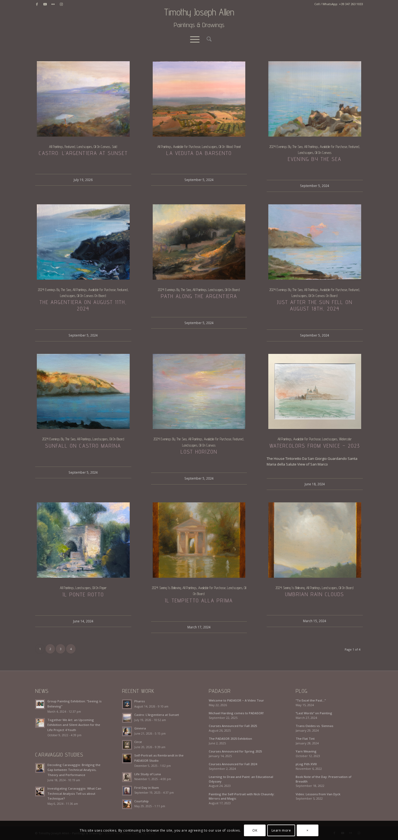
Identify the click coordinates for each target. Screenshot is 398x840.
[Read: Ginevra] (127, 731)
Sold (114, 146)
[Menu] (195, 39)
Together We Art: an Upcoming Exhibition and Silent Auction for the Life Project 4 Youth (73, 725)
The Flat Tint (305, 738)
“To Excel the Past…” (311, 700)
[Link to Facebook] (37, 4)
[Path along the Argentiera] (199, 242)
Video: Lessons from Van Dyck (318, 794)
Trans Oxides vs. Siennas (314, 726)
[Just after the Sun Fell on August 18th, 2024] (315, 242)
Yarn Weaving (306, 751)
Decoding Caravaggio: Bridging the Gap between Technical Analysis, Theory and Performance (73, 770)
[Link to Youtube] (45, 4)
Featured (70, 146)
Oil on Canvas (102, 146)
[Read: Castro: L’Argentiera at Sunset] (127, 718)
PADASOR (220, 691)
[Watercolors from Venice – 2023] (315, 391)
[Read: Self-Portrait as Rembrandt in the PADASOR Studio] (127, 758)
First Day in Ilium (146, 788)
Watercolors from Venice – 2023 (314, 445)
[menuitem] (207, 39)
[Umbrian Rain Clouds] (315, 540)
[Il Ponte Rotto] (83, 540)
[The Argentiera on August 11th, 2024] (83, 242)
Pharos (139, 701)
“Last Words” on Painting (314, 713)
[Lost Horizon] (199, 391)
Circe (138, 742)
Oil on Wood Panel (229, 146)
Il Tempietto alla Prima (199, 600)
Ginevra (140, 728)
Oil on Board (232, 289)
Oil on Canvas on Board (91, 295)
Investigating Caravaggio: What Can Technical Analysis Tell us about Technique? (74, 793)
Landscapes (84, 146)
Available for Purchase (186, 146)
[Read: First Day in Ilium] (127, 791)
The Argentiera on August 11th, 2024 (83, 305)
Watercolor (345, 439)
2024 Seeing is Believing (166, 588)
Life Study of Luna (147, 774)
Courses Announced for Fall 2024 (233, 764)
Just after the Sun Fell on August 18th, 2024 (315, 305)
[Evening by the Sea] (315, 99)
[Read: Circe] (127, 745)
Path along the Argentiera (199, 296)
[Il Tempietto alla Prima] (199, 540)
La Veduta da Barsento (199, 153)
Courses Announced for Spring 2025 (235, 751)
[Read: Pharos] (127, 704)
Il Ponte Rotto (83, 594)
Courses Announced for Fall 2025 (233, 726)
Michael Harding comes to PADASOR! (236, 713)
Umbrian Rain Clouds (314, 594)
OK (254, 830)
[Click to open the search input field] (207, 39)
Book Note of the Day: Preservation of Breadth (323, 779)
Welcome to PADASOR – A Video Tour (236, 700)
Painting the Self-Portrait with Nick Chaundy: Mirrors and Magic (242, 796)
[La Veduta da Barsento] (199, 99)
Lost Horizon (199, 451)
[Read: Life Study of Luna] (127, 777)
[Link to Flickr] (53, 4)
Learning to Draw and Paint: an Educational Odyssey (241, 779)
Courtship (141, 801)
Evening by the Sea (314, 159)
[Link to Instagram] (61, 4)
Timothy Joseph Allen (199, 18)
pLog (302, 691)
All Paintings (56, 146)
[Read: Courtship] (127, 804)
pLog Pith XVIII (306, 764)
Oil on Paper (99, 588)
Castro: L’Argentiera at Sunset (83, 153)
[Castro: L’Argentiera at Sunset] (83, 99)
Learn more (281, 830)
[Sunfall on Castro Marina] (83, 391)
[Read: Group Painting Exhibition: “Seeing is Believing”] (40, 704)
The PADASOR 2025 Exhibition (230, 738)
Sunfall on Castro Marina (83, 445)
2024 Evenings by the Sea (285, 146)
